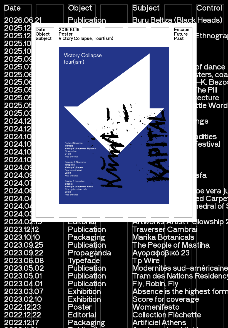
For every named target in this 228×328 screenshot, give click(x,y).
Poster (66, 33)
